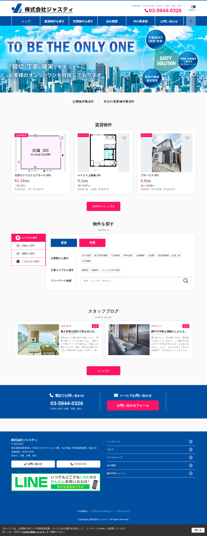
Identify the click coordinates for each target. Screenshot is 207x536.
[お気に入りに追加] (61, 138)
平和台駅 (127, 255)
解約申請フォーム (116, 473)
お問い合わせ (169, 21)
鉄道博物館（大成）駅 (169, 255)
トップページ (113, 441)
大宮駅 (151, 255)
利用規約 (83, 511)
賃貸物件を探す (54, 21)
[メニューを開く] (191, 21)
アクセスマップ (115, 457)
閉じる (198, 530)
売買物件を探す (83, 21)
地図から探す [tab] (28, 253)
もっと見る (103, 370)
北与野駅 (86, 261)
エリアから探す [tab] (30, 237)
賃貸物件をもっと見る (103, 206)
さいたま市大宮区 (111, 270)
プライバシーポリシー (102, 511)
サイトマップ (124, 511)
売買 (92, 242)
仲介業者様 (140, 21)
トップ (26, 21)
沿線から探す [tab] (28, 245)
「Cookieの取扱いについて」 (33, 532)
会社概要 (112, 21)
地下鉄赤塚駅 (101, 255)
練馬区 (85, 270)
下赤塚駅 (115, 255)
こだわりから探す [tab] (31, 261)
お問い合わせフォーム (133, 405)
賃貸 (64, 242)
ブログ (110, 449)
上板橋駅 (140, 255)
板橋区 (95, 270)
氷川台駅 (86, 255)
